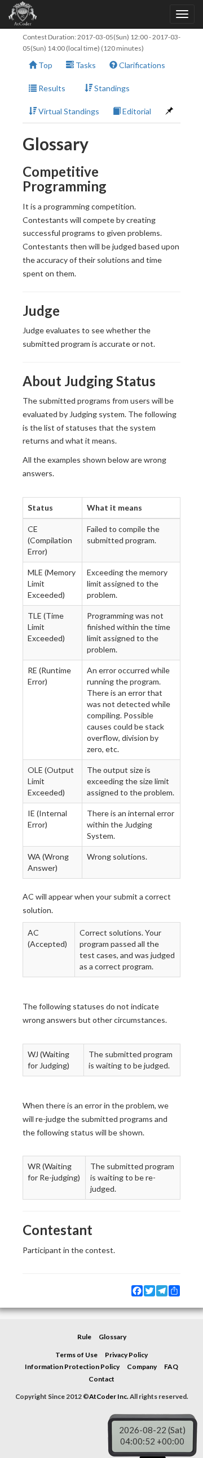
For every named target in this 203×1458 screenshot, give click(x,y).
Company (142, 1366)
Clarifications (141, 65)
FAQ (171, 1366)
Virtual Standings (68, 111)
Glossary (112, 1336)
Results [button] (51, 88)
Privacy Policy (126, 1354)
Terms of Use (76, 1354)
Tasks (85, 65)
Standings (111, 88)
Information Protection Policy (72, 1366)
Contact (101, 1379)
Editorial (136, 111)
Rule (84, 1336)
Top (44, 65)
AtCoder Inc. (109, 1396)
